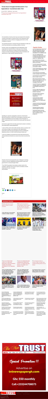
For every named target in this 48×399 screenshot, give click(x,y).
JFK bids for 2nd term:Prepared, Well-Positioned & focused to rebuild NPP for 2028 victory (39, 104)
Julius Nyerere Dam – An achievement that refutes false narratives (41, 308)
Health (25, 1)
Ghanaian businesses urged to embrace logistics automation (17, 308)
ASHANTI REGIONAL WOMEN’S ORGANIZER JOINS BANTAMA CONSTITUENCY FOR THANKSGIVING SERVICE (38, 228)
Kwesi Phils (7, 397)
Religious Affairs (42, 1)
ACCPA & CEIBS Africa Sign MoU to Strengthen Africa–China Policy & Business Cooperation (39, 90)
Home (14, 1)
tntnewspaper (3, 396)
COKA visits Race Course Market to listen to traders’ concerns (8, 213)
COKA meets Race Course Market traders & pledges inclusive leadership (39, 286)
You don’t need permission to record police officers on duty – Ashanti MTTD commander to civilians (40, 65)
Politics (37, 1)
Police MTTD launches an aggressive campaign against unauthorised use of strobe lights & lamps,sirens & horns (39, 214)
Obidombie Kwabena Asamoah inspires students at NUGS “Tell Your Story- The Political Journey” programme (30, 308)
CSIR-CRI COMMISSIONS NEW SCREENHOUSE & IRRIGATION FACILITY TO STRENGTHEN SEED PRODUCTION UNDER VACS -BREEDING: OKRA (23, 272)
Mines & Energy (29, 1)
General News (21, 1)
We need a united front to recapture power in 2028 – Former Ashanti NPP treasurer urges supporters (7, 313)
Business (16, 1)
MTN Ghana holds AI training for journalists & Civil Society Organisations (38, 95)
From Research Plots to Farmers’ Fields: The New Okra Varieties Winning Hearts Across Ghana (39, 61)
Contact (18, 392)
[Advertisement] (24, 244)
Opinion (34, 1)
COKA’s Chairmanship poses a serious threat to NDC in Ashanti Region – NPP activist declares (40, 69)
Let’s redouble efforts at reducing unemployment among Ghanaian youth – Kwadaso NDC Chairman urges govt (18, 313)
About (22, 392)
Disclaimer (26, 392)
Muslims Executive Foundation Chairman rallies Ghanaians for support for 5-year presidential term (29, 313)
